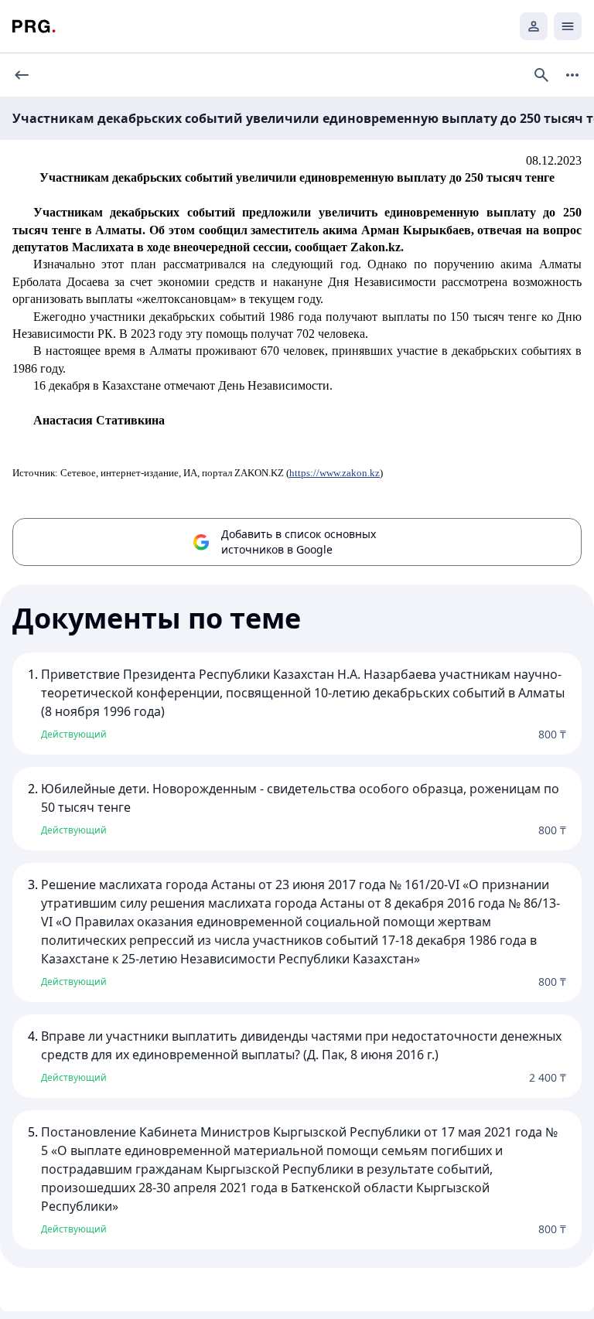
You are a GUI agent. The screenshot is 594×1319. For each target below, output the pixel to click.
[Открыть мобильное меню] (568, 26)
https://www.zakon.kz (334, 473)
